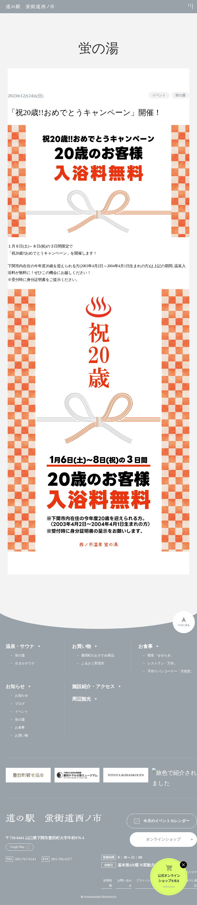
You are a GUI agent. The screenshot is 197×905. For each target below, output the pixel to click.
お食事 (145, 646)
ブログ (20, 704)
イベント (159, 95)
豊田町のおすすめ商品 (97, 655)
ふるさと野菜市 (92, 663)
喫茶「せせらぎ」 (161, 655)
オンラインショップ (163, 839)
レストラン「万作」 (162, 663)
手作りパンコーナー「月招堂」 (171, 671)
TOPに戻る (184, 625)
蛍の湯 (180, 95)
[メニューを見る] (185, 6)
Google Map (17, 847)
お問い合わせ (124, 883)
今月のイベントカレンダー (166, 821)
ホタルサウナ (25, 663)
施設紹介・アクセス (93, 686)
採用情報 (107, 883)
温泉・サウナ (20, 646)
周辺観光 (81, 698)
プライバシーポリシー (148, 883)
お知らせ (15, 686)
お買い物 (81, 646)
